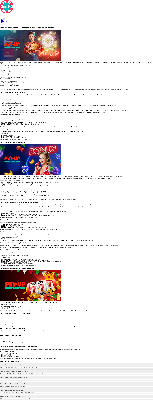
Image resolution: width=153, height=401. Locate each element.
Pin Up (3, 17)
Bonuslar (4, 19)
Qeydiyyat (4, 18)
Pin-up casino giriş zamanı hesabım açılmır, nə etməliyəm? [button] (14, 371)
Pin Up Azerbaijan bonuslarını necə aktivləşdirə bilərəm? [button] (14, 377)
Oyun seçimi (4, 20)
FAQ (3, 22)
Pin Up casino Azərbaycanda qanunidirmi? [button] (10, 365)
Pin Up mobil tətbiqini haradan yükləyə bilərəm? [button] (12, 390)
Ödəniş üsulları (5, 21)
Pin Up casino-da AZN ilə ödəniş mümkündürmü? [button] (12, 383)
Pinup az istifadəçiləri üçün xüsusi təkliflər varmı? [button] (12, 396)
